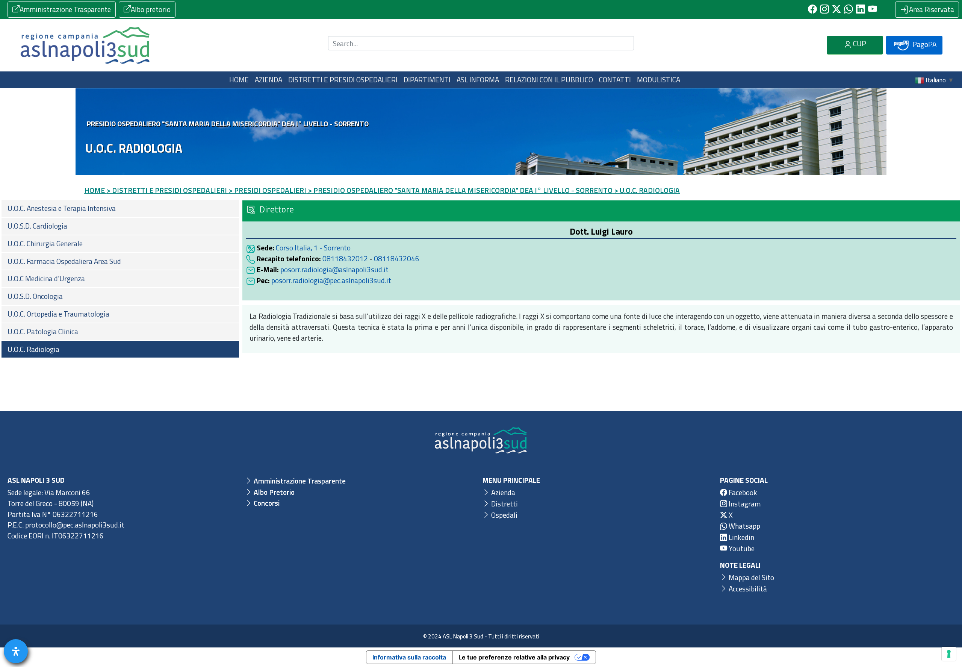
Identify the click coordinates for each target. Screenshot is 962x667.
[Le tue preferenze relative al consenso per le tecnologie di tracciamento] (949, 654)
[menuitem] (120, 208)
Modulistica (658, 79)
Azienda (502, 492)
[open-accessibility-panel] (16, 651)
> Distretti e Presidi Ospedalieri (166, 190)
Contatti (615, 79)
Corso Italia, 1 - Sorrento (313, 247)
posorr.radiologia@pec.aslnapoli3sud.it (331, 280)
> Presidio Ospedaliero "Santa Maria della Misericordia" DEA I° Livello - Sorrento (460, 190)
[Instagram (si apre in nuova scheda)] (824, 9)
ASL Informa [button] (478, 79)
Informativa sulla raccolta (409, 657)
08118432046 (396, 258)
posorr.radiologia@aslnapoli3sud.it (334, 269)
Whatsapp (743, 525)
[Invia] (624, 43)
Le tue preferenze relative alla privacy (514, 657)
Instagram (744, 503)
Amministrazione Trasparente (65, 9)
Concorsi (266, 502)
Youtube (741, 548)
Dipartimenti (427, 79)
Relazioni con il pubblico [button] (549, 79)
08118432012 (345, 258)
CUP (859, 43)
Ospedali (503, 514)
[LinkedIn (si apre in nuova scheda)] (860, 9)
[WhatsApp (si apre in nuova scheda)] (848, 9)
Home (239, 79)
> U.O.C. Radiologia (647, 190)
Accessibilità (747, 588)
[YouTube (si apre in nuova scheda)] (872, 9)
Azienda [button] (268, 79)
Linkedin (740, 537)
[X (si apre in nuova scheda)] (836, 9)
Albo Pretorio (273, 492)
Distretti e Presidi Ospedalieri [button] (343, 79)
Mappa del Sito (750, 577)
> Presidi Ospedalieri (267, 190)
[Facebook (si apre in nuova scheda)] (812, 9)
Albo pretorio (151, 9)
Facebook (742, 492)
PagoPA (923, 44)
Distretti (504, 503)
